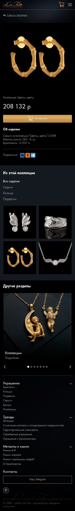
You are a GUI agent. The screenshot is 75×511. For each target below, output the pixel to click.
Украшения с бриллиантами (19, 439)
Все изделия (11, 181)
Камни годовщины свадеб (18, 459)
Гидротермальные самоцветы (20, 430)
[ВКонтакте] (22, 155)
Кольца (8, 193)
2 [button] (31, 367)
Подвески (9, 199)
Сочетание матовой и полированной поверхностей (33, 425)
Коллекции (9, 409)
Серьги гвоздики (17, 15)
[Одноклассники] (27, 155)
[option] (37, 327)
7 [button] (47, 367)
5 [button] (41, 367)
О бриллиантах (12, 464)
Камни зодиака (12, 455)
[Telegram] (33, 155)
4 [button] (37, 367)
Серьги (8, 187)
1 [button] (28, 367)
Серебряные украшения (17, 434)
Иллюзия (8, 421)
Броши (7, 405)
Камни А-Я (9, 450)
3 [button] (34, 367)
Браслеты (8, 387)
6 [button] (44, 367)
